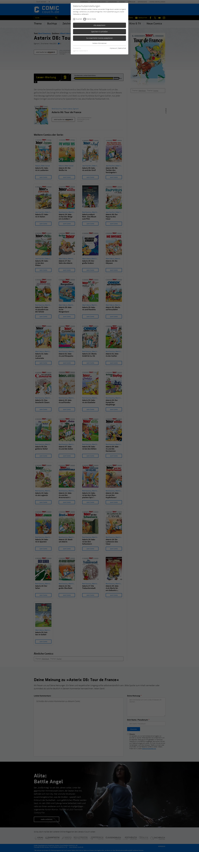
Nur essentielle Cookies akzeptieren (99, 38)
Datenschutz (122, 48)
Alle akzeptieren (99, 25)
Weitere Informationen (99, 43)
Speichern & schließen (99, 31)
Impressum (113, 48)
